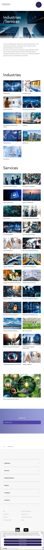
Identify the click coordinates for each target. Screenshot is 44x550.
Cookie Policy (5, 517)
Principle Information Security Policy (26, 517)
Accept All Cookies (22, 544)
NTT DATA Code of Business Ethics (26, 511)
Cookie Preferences (30, 535)
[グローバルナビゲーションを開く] (39, 5)
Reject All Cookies (22, 542)
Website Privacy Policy (24, 514)
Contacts (7, 500)
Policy (4, 511)
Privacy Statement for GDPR (7, 519)
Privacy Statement (5, 514)
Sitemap (22, 519)
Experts (6, 485)
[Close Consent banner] (42, 532)
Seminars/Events (9, 478)
